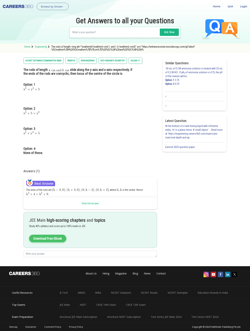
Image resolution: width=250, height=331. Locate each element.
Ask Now (169, 32)
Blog (135, 273)
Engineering (41, 46)
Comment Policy (52, 326)
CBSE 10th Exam (106, 304)
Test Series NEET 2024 (205, 317)
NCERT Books (149, 292)
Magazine (121, 273)
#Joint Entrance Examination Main (43, 60)
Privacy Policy (76, 326)
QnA (230, 6)
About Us (91, 273)
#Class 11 (135, 60)
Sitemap (13, 326)
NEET (83, 304)
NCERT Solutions (121, 292)
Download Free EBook (47, 238)
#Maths (71, 60)
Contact (161, 273)
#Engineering (88, 60)
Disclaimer (30, 326)
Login (243, 6)
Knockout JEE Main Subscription (78, 317)
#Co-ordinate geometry (112, 60)
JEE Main (65, 304)
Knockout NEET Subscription (124, 317)
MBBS (81, 292)
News (147, 273)
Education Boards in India (213, 292)
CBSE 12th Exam (136, 304)
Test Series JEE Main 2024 (166, 317)
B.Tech (64, 292)
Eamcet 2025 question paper (180, 147)
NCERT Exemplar (178, 292)
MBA (98, 292)
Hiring (105, 273)
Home (216, 6)
